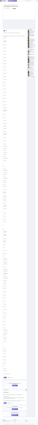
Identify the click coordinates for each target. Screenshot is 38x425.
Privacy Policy (26, 421)
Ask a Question (15, 385)
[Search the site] (37, 0)
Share (12, 377)
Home (4, 4)
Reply (5, 377)
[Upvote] (7, 377)
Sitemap (14, 422)
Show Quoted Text (6, 396)
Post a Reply (15, 409)
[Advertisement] (19, 14)
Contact (14, 421)
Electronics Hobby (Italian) (8, 4)
